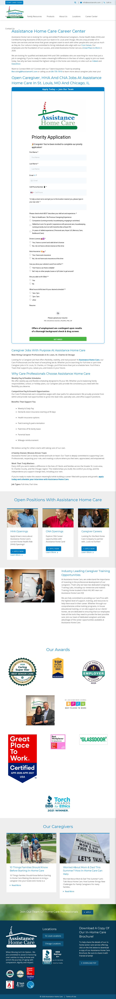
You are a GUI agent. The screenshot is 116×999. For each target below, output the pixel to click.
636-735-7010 (56, 71)
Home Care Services (13, 16)
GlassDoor (16, 64)
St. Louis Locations (53, 936)
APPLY (88, 912)
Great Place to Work (91, 48)
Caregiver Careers (91, 531)
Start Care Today (14, 2)
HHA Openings (19, 531)
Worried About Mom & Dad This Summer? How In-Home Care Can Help (82, 870)
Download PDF (89, 963)
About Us (63, 16)
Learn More (15, 555)
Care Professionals (32, 373)
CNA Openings (54, 531)
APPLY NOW (18, 551)
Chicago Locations (53, 943)
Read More (16, 885)
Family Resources (34, 16)
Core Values (86, 45)
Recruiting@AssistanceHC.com (24, 71)
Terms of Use (71, 996)
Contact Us (10, 28)
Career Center (92, 16)
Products (50, 16)
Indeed (95, 61)
